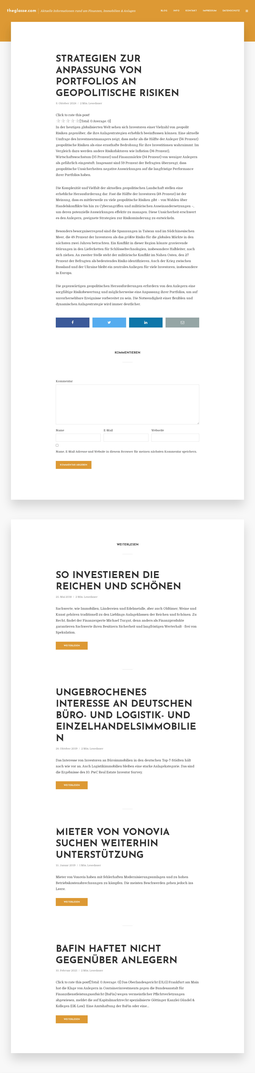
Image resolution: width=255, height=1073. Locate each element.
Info (176, 11)
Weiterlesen (72, 646)
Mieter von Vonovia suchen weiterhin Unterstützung (113, 844)
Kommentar (64, 381)
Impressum (210, 11)
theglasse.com (21, 11)
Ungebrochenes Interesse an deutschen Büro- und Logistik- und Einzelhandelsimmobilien (126, 716)
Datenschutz (231, 11)
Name (60, 430)
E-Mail (108, 430)
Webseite (157, 430)
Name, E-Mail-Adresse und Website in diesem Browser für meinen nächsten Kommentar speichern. (126, 451)
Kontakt (191, 11)
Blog (164, 11)
